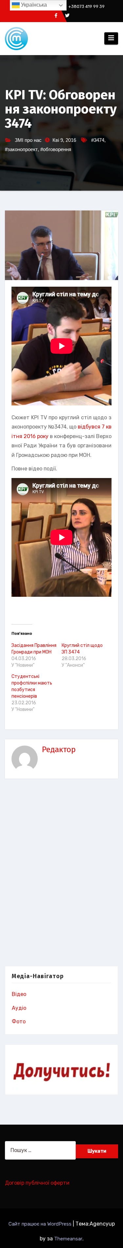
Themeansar (68, 1239)
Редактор (59, 749)
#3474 (97, 140)
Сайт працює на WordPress (41, 1224)
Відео (19, 994)
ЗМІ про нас (28, 140)
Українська (33, 5)
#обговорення (55, 149)
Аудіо (19, 1008)
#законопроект (21, 149)
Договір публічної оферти (37, 1183)
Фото (19, 1021)
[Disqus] (61, 873)
